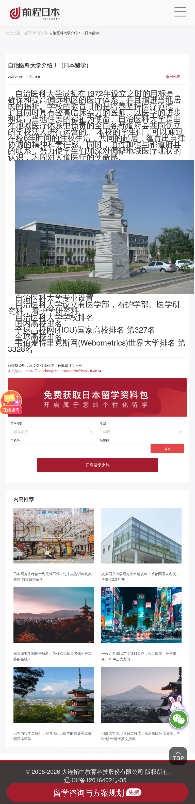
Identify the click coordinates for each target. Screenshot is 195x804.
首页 (27, 32)
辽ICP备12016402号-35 (95, 780)
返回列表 (173, 76)
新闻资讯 (40, 32)
